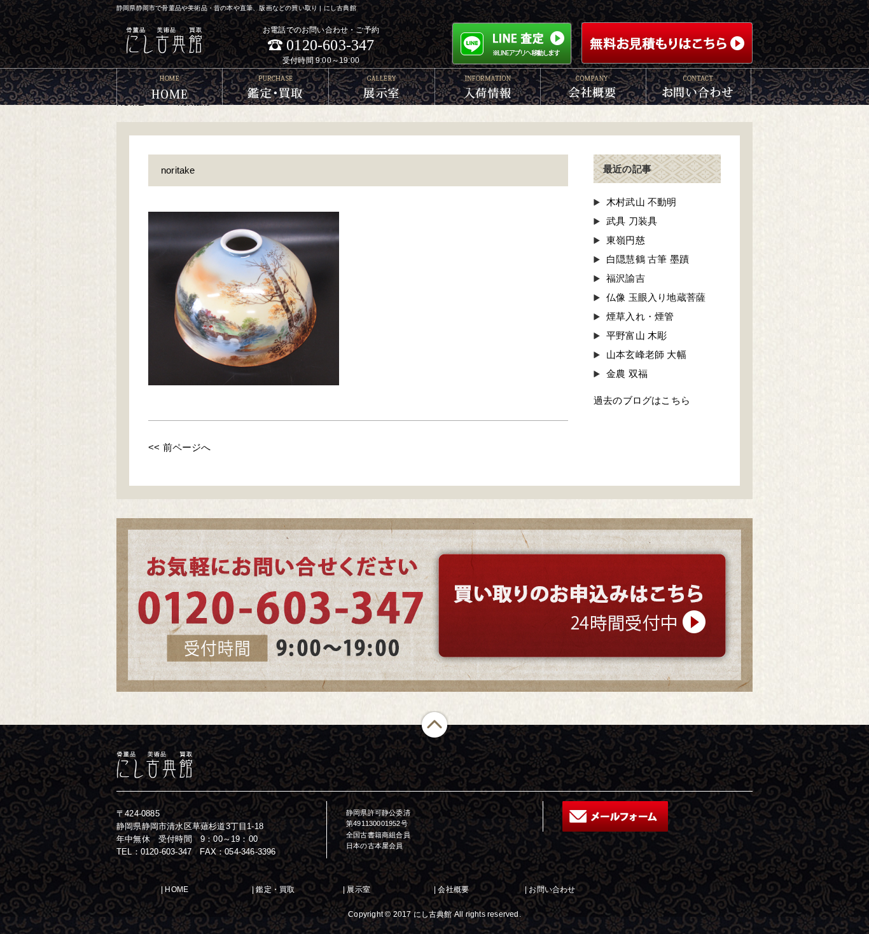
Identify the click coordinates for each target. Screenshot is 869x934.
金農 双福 (627, 373)
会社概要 (453, 889)
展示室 (358, 889)
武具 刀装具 (631, 221)
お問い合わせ (552, 889)
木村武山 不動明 (641, 201)
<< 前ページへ (179, 447)
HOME (176, 889)
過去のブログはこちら (642, 400)
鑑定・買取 (275, 889)
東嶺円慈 (625, 240)
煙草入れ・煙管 (640, 316)
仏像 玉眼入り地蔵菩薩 (656, 297)
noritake (178, 170)
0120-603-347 (330, 45)
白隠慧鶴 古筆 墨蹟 (647, 259)
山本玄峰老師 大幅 (646, 354)
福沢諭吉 (625, 278)
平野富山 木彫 (636, 335)
